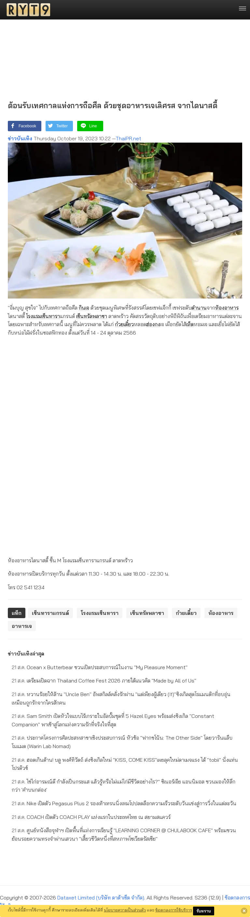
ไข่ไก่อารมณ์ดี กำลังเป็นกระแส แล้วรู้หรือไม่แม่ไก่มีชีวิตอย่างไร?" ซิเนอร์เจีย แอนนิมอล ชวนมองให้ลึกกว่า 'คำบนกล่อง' (123, 785)
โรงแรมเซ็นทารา (43, 316)
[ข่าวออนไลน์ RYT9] (26, 9)
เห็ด (190, 324)
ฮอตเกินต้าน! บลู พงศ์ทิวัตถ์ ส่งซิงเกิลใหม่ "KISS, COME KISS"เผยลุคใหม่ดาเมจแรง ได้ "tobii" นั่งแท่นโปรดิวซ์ (125, 764)
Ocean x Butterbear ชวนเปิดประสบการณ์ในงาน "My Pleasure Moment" (100, 667)
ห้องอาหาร (227, 307)
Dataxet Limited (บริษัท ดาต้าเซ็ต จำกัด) (100, 897)
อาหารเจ (22, 626)
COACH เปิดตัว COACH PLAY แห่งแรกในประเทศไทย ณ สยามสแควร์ (91, 817)
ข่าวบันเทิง (20, 138)
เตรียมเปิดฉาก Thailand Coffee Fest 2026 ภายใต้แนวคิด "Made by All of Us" (104, 680)
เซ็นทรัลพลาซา (91, 316)
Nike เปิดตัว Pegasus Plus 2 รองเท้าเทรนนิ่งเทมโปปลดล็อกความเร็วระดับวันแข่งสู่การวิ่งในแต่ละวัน (124, 803)
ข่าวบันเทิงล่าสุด (26, 653)
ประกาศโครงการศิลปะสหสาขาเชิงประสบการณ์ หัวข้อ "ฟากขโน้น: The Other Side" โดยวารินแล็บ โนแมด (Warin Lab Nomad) (122, 741)
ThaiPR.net (128, 138)
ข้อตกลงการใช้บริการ (173, 909)
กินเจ (84, 307)
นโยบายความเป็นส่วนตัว (125, 909)
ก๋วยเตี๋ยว (124, 324)
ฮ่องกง (153, 324)
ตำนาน (199, 307)
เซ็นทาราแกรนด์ (50, 613)
